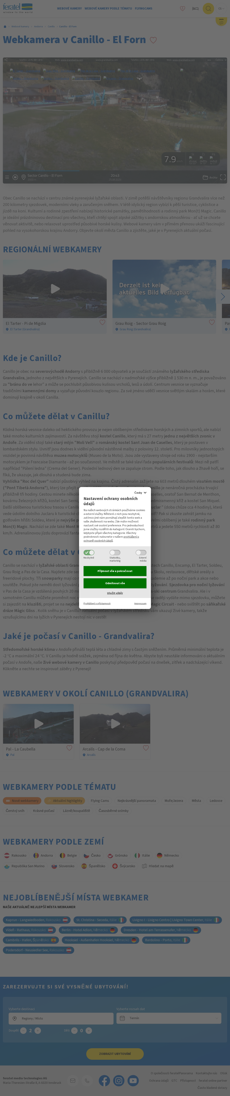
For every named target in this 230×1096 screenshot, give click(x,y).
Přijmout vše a (115, 571)
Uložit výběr (115, 593)
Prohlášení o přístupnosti (97, 603)
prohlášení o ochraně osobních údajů (111, 539)
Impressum (140, 603)
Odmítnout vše (115, 583)
